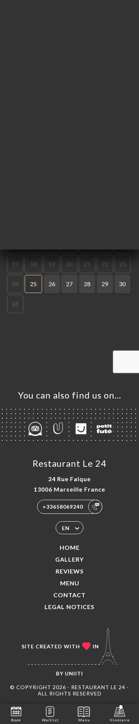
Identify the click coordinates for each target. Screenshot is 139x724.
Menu (69, 582)
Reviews (70, 571)
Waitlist (50, 720)
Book (16, 720)
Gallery (69, 559)
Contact (69, 594)
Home (70, 547)
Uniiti (74, 673)
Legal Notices (69, 606)
